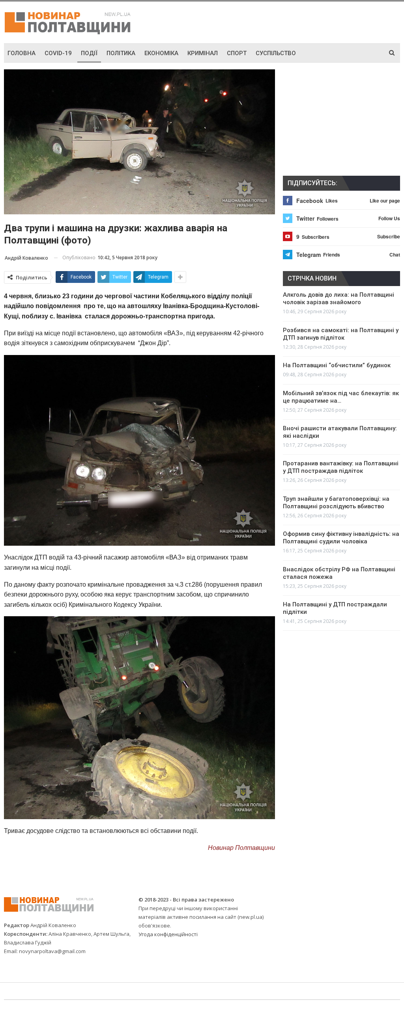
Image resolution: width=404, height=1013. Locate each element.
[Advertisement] (307, 21)
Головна (21, 53)
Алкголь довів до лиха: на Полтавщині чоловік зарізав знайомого (338, 298)
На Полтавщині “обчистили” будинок (337, 365)
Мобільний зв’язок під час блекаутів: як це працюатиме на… (341, 397)
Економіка (161, 53)
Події (89, 53)
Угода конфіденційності (168, 934)
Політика (121, 53)
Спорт (237, 53)
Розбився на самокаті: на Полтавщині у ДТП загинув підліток (340, 334)
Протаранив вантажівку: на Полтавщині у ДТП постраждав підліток (340, 467)
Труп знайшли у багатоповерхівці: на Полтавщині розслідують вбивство (336, 502)
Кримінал (202, 53)
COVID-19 (58, 53)
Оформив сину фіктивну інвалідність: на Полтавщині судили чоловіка (341, 537)
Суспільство (276, 53)
